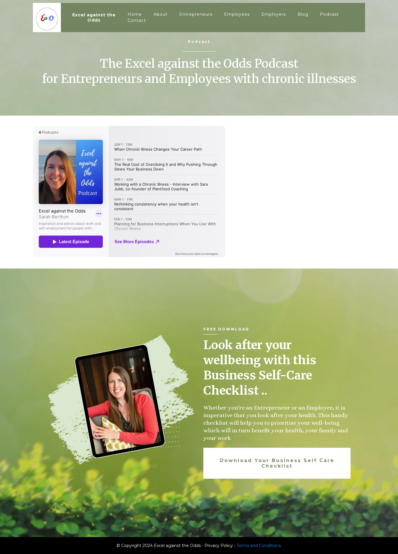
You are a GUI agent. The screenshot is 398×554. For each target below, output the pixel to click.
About (161, 14)
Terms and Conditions (259, 545)
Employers (273, 14)
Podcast (329, 14)
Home (135, 14)
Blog (302, 14)
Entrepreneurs (195, 14)
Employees (237, 14)
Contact (137, 20)
